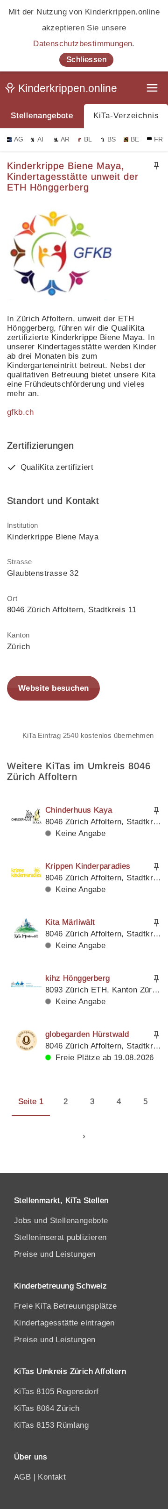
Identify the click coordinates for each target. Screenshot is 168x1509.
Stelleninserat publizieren (60, 1237)
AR (65, 139)
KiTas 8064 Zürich (47, 1408)
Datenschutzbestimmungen (82, 43)
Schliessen (86, 59)
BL (88, 139)
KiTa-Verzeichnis (126, 115)
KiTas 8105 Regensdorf (56, 1391)
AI (40, 139)
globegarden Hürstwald (87, 1034)
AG (19, 139)
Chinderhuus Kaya (78, 810)
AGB (22, 1477)
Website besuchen (53, 688)
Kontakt (52, 1477)
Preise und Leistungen (54, 1254)
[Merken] (156, 166)
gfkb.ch (20, 412)
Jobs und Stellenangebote (61, 1220)
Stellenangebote (42, 115)
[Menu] (153, 89)
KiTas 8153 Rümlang (51, 1425)
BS (111, 139)
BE (135, 139)
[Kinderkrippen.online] (63, 90)
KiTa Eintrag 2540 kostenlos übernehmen (88, 735)
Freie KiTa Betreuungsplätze (65, 1306)
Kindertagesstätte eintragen (64, 1322)
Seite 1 (31, 1101)
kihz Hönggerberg (77, 978)
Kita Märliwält (70, 922)
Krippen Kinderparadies (88, 866)
